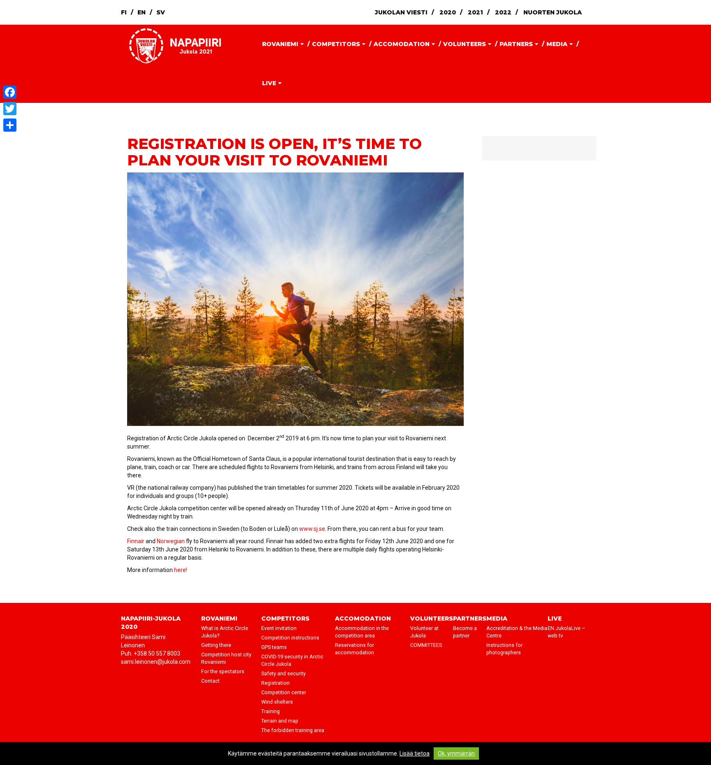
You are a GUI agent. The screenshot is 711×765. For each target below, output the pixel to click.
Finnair (135, 541)
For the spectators (222, 671)
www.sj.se (312, 529)
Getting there (216, 645)
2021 (475, 12)
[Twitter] (10, 108)
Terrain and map (279, 721)
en (141, 12)
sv (160, 12)
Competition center (283, 692)
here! (180, 570)
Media (556, 44)
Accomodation (402, 44)
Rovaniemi (280, 44)
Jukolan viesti (401, 12)
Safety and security (283, 673)
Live (269, 83)
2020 (447, 12)
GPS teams (274, 647)
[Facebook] (10, 92)
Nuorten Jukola (552, 12)
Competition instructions (290, 638)
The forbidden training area (292, 730)
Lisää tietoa (415, 753)
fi (124, 12)
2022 (503, 12)
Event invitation (279, 628)
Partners (516, 44)
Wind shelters (277, 702)
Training (270, 711)
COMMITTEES (426, 645)
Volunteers (464, 44)
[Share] (10, 125)
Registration (275, 683)
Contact (210, 681)
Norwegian (171, 541)
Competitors (336, 44)
